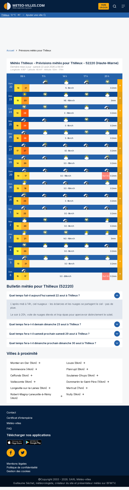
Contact (11, 412)
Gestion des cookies (18, 471)
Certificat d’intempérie (19, 417)
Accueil (10, 50)
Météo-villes (14, 423)
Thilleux (5, 15)
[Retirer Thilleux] (23, 15)
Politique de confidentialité (22, 467)
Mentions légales (17, 463)
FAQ (9, 428)
